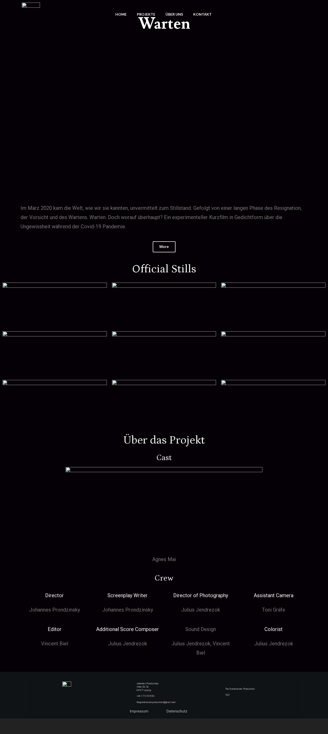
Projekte (146, 14)
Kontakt (202, 14)
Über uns (174, 14)
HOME (121, 14)
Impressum (139, 711)
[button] (164, 246)
